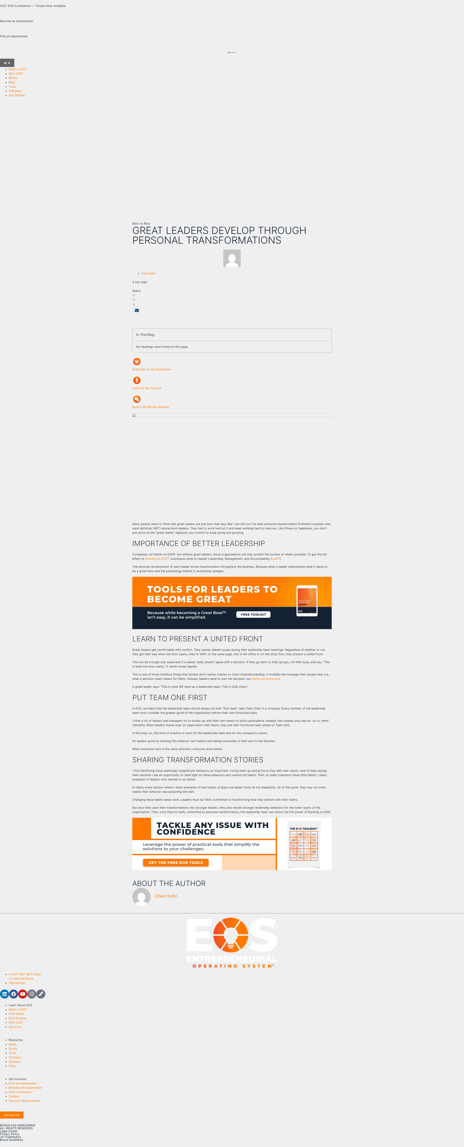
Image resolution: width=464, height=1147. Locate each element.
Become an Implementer (16, 21)
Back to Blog (141, 223)
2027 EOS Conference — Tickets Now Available (33, 6)
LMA (275, 558)
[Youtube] (22, 994)
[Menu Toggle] (7, 63)
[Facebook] (13, 994)
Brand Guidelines (11, 1140)
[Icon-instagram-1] (31, 994)
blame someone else (266, 678)
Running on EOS (156, 558)
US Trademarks (10, 1137)
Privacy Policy (9, 1134)
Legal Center (9, 1131)
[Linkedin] (4, 994)
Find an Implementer (14, 36)
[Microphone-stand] (40, 994)
